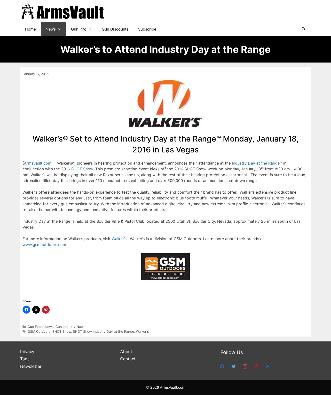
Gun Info (79, 29)
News (51, 29)
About (126, 351)
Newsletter (30, 366)
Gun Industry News (70, 327)
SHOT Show (82, 168)
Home (30, 29)
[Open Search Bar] (303, 29)
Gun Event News (41, 327)
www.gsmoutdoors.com (44, 244)
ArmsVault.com (37, 163)
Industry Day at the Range (256, 163)
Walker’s (119, 238)
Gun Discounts (115, 29)
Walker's (142, 331)
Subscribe (147, 29)
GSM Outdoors (39, 331)
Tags (25, 358)
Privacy (27, 351)
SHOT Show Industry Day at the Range (103, 331)
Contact (127, 358)
